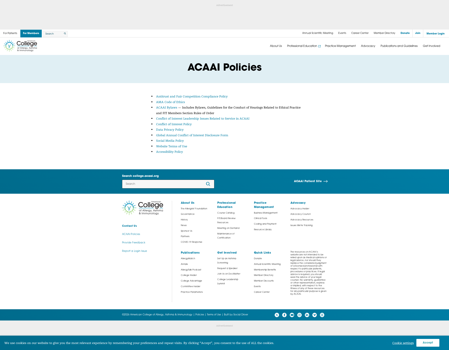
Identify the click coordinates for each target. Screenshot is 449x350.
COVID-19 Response (191, 242)
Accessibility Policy (169, 151)
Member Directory (263, 275)
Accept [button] (428, 342)
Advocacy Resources (301, 220)
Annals (184, 264)
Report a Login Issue (134, 251)
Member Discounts (264, 281)
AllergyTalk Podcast (191, 270)
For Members (31, 33)
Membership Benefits (265, 270)
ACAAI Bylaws (166, 107)
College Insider (189, 275)
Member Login (436, 33)
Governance (188, 214)
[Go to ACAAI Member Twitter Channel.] (277, 315)
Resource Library (263, 230)
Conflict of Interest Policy (174, 124)
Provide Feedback (133, 242)
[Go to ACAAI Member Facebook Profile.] (284, 315)
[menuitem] (318, 33)
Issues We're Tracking (301, 225)
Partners (185, 236)
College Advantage (191, 281)
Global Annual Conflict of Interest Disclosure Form (192, 135)
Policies (199, 314)
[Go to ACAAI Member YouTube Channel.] (292, 315)
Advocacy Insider (299, 209)
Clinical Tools (260, 218)
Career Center (262, 292)
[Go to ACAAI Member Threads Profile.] (322, 315)
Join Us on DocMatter (228, 274)
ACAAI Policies (131, 234)
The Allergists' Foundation (194, 209)
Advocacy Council (300, 214)
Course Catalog (225, 213)
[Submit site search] (64, 34)
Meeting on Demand (228, 228)
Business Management (266, 213)
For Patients (10, 33)
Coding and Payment (265, 224)
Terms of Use (214, 314)
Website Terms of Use (171, 146)
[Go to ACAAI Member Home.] (20, 46)
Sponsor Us (186, 231)
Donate (258, 259)
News (184, 225)
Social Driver (240, 314)
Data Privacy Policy (170, 129)
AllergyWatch (188, 259)
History (184, 220)
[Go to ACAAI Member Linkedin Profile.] (307, 315)
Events (257, 287)
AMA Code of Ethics (170, 102)
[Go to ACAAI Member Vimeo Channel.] (314, 315)
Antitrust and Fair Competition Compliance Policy (192, 96)
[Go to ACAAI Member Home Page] (142, 208)
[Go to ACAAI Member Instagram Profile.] (299, 315)
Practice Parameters (192, 292)
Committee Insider (190, 287)
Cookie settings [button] (403, 343)
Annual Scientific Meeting (267, 264)
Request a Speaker (227, 268)
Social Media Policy (170, 140)
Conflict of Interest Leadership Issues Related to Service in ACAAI (202, 118)
